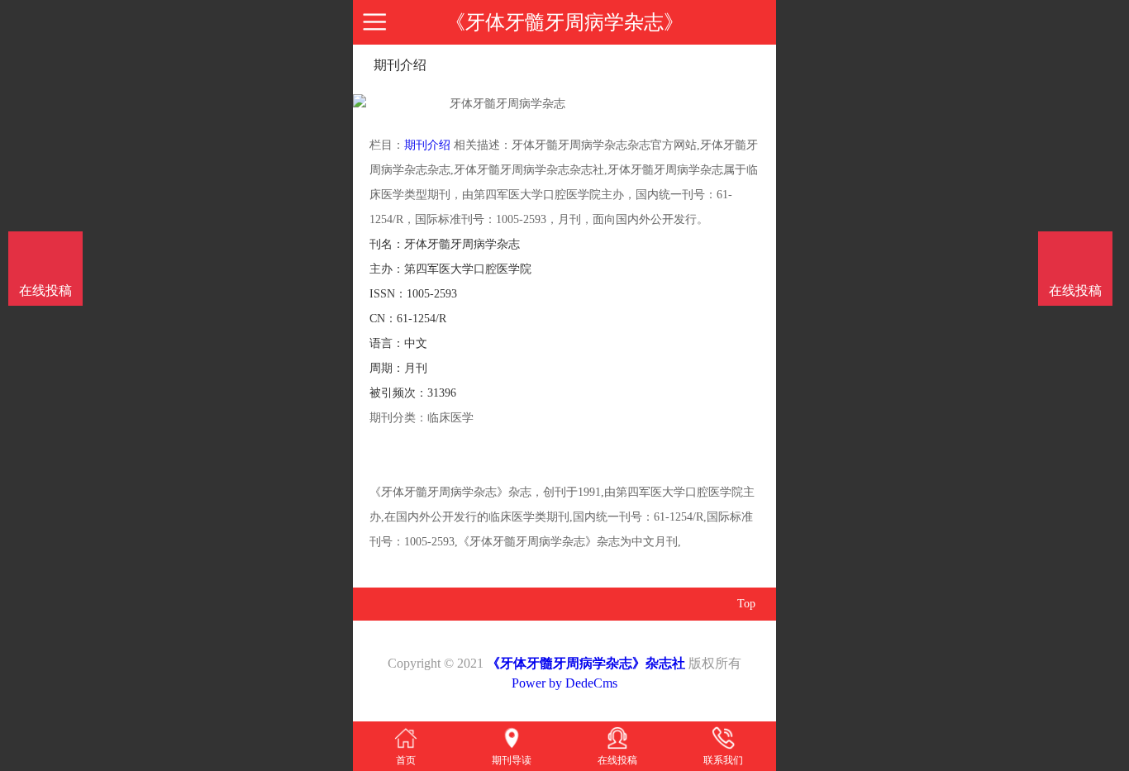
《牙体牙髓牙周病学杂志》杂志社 (586, 663)
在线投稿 (1075, 290)
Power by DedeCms (564, 683)
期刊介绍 (427, 145)
